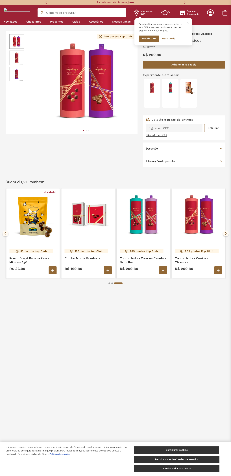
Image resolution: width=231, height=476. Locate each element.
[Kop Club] (165, 12)
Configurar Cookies (177, 450)
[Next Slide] (184, 2)
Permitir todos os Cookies (176, 468)
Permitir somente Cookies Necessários (177, 459)
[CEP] (184, 125)
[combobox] (82, 12)
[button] (184, 148)
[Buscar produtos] (42, 13)
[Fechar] (187, 22)
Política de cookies (59, 454)
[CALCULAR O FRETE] (213, 128)
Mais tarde (168, 38)
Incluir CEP (149, 38)
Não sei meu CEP (156, 135)
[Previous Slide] (46, 2)
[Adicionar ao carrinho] (53, 270)
